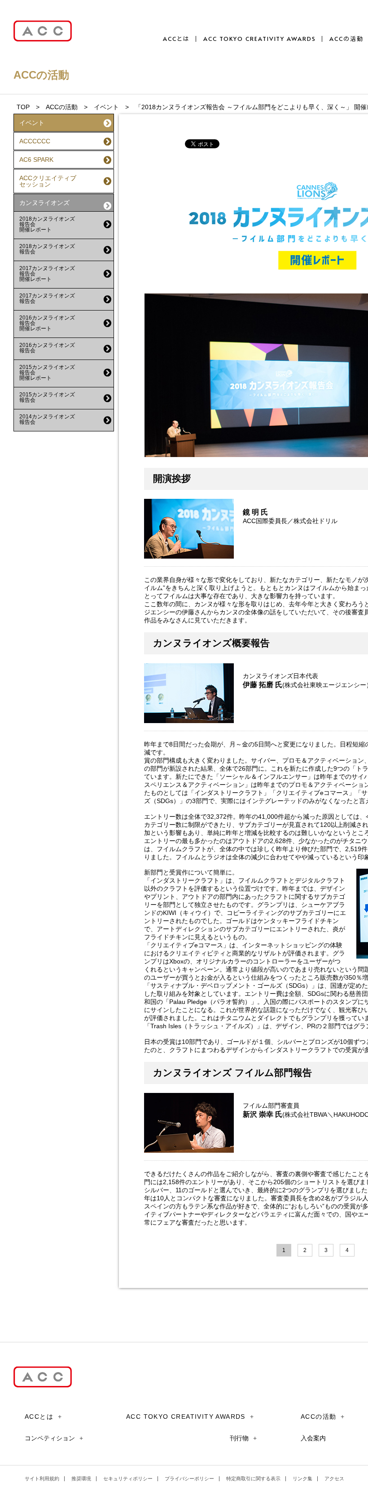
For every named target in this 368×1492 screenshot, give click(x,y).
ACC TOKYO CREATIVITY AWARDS (259, 39)
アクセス (334, 1478)
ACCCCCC (34, 141)
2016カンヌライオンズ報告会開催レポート (47, 323)
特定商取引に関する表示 (253, 1478)
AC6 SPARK (36, 159)
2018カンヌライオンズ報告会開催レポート (47, 224)
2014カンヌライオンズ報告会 (47, 419)
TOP (23, 107)
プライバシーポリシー (189, 1478)
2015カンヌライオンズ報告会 (47, 397)
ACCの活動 (346, 39)
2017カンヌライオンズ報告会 (47, 298)
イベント (106, 107)
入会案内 (313, 1438)
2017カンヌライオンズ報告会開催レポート (47, 273)
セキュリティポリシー (128, 1478)
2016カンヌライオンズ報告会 (47, 348)
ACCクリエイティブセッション (47, 181)
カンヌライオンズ (44, 202)
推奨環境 (81, 1478)
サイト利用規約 (42, 1478)
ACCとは (176, 39)
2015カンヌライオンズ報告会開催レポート (47, 372)
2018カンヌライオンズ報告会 (47, 249)
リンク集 (302, 1478)
